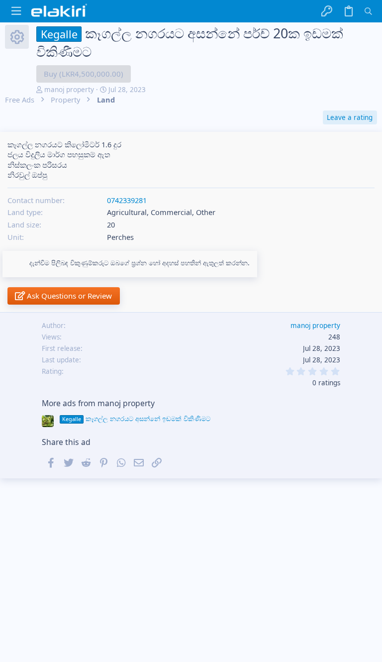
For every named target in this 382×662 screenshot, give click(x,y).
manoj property (69, 89)
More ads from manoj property (98, 403)
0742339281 (127, 200)
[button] (16, 11)
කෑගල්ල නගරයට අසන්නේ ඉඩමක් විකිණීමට (136, 418)
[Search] (368, 11)
